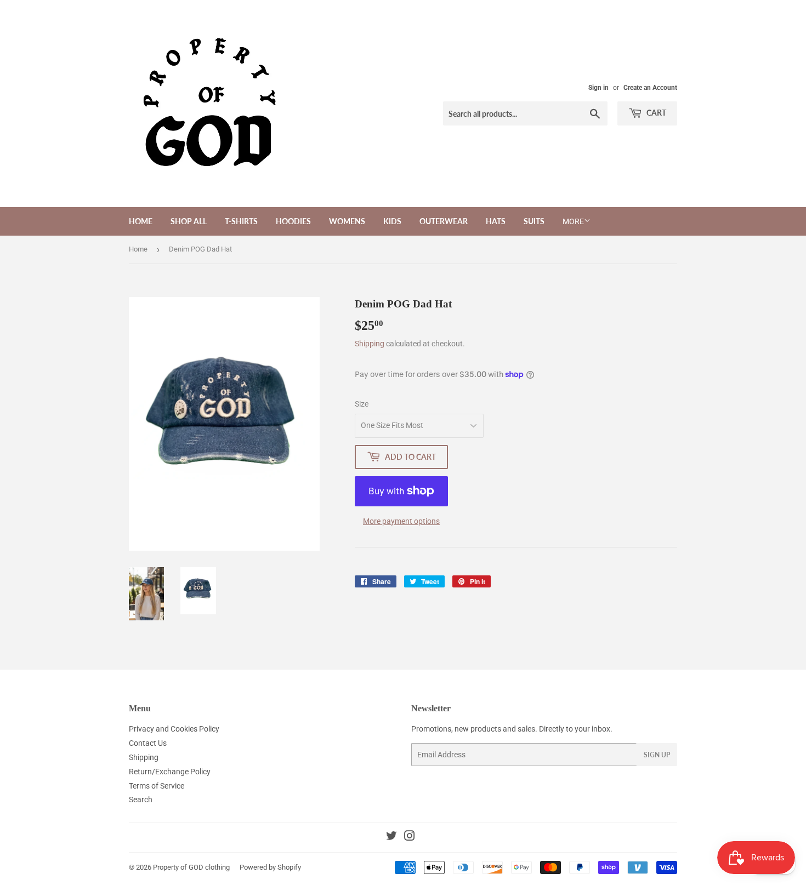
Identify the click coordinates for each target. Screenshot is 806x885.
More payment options (401, 521)
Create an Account (650, 88)
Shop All (189, 221)
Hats (496, 221)
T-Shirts (241, 221)
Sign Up (657, 755)
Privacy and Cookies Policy (174, 728)
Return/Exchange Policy (170, 771)
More (573, 221)
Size (361, 403)
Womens (347, 221)
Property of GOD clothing (191, 867)
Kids (392, 221)
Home (140, 221)
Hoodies (293, 221)
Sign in (598, 88)
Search (140, 799)
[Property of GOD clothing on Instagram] (409, 837)
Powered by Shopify (270, 867)
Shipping (369, 343)
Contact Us (148, 743)
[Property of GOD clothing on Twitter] (391, 837)
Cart (655, 112)
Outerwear (443, 221)
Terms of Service (156, 785)
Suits (534, 221)
